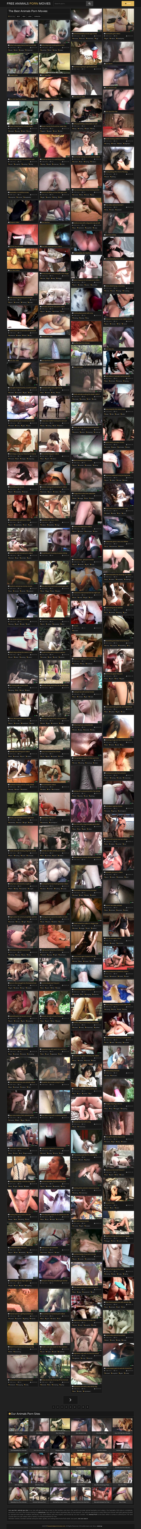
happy (27, 1186)
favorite (90, 1358)
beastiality (90, 38)
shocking (31, 1054)
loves (61, 50)
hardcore (81, 228)
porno (51, 1252)
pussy (18, 131)
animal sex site (23, 1510)
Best (18, 16)
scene (58, 591)
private (30, 1252)
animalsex (89, 531)
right (25, 822)
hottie (114, 143)
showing (89, 432)
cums (28, 1120)
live (49, 789)
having (87, 161)
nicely (82, 1027)
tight (42, 197)
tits (49, 1385)
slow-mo (96, 994)
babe (87, 128)
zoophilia (12, 197)
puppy (22, 50)
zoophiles (23, 888)
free (81, 195)
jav (91, 1093)
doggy (59, 278)
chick (60, 131)
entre (128, 447)
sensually (30, 855)
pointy (81, 796)
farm (63, 624)
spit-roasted (28, 1153)
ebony (96, 465)
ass (106, 712)
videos (113, 38)
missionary (127, 778)
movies (75, 38)
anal (58, 392)
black (16, 657)
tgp (97, 38)
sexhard (118, 210)
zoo (74, 829)
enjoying (124, 1108)
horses (64, 888)
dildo (120, 143)
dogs (57, 525)
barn (93, 1292)
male (80, 1325)
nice (106, 546)
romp (83, 1358)
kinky (55, 50)
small (80, 597)
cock (10, 164)
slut (10, 1186)
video (112, 210)
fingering (28, 1285)
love (55, 131)
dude (107, 176)
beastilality (18, 525)
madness (61, 1351)
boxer (61, 756)
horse (87, 195)
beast (58, 988)
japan (122, 678)
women (63, 492)
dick (16, 50)
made (53, 1219)
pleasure (12, 335)
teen (25, 525)
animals (112, 381)
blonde (86, 730)
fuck (42, 591)
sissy (21, 1186)
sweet (50, 131)
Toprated (37, 16)
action (83, 432)
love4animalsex (90, 1259)
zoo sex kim (12, 1510)
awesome (86, 1292)
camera (62, 657)
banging (88, 994)
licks (30, 335)
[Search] (89, 3)
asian (96, 531)
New (24, 16)
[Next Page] (70, 1400)
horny (107, 291)
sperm (43, 131)
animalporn (122, 811)
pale (17, 624)
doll (60, 1054)
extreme (76, 432)
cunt (91, 597)
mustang (126, 291)
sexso (87, 285)
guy (48, 591)
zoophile (17, 164)
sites (117, 1208)
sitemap (99, 1526)
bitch (107, 1340)
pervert (62, 922)
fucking (81, 128)
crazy (95, 228)
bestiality (88, 465)
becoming (18, 1351)
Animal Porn (93, 1514)
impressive (87, 1391)
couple (31, 888)
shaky (31, 822)
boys (92, 564)
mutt (27, 1219)
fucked (11, 131)
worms (49, 197)
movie (125, 324)
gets (25, 392)
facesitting (122, 645)
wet (55, 425)
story (63, 1186)
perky (62, 1385)
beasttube (25, 723)
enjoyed (54, 756)
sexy (74, 128)
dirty (29, 955)
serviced (114, 1075)
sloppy (23, 459)
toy (87, 318)
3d (17, 690)
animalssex (56, 789)
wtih (118, 1307)
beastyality (120, 38)
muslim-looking (122, 1241)
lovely (29, 131)
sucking (43, 50)
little (60, 197)
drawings (128, 579)
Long (29, 16)
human (75, 161)
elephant (127, 143)
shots (62, 164)
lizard (28, 690)
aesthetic (24, 789)
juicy (124, 513)
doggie (117, 1108)
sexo (63, 311)
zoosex (75, 630)
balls (123, 414)
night (24, 922)
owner (30, 657)
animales (94, 285)
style (88, 928)
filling (55, 197)
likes (74, 498)
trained (33, 1318)
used (49, 164)
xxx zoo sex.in (83, 1518)
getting (26, 1318)
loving (11, 624)
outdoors (55, 723)
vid (21, 1153)
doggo (107, 1241)
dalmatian (63, 955)
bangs (119, 291)
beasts (88, 1226)
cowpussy (31, 459)
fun (129, 645)
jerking (113, 176)
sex (81, 161)
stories (82, 38)
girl (48, 278)
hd (82, 994)
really (92, 498)
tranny (126, 1274)
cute (123, 712)
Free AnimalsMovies (29, 3)
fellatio (121, 546)
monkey (43, 657)
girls (106, 38)
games (114, 811)
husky (107, 1075)
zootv (32, 723)
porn (75, 285)
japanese (54, 1054)
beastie (29, 988)
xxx (79, 829)
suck (10, 50)
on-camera (60, 1219)
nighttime (76, 1358)
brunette (126, 1042)
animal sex (42, 1512)
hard (23, 131)
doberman (114, 546)
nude (91, 697)
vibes (90, 829)
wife (119, 1009)
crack (127, 976)
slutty (94, 399)
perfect (97, 1027)
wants (48, 922)
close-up (56, 164)
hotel (122, 1175)
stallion (60, 425)
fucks (43, 723)
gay (48, 723)
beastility (51, 525)
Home (128, 3)
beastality (18, 492)
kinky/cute (29, 50)
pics (92, 195)
